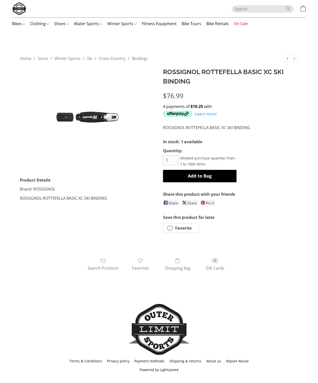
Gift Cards (215, 268)
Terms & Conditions (85, 361)
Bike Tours (191, 23)
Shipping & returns (185, 361)
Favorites (140, 268)
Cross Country (112, 58)
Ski (89, 58)
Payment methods (149, 361)
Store (43, 58)
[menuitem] (287, 58)
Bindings (140, 58)
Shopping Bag (178, 268)
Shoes (60, 23)
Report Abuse (237, 361)
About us (213, 361)
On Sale (241, 23)
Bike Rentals (217, 23)
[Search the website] (288, 8)
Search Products (103, 268)
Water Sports (87, 23)
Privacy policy (118, 361)
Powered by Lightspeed (159, 369)
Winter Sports (120, 23)
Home (25, 58)
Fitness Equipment (159, 23)
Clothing (38, 23)
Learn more (206, 114)
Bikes (17, 23)
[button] (19, 8)
